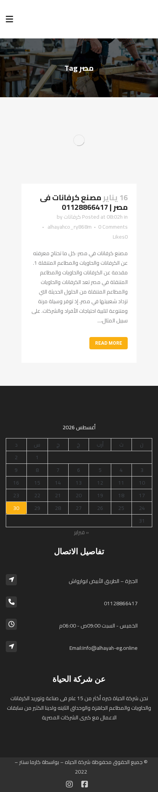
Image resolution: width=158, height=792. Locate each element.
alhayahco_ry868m (70, 227)
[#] (69, 784)
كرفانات (72, 217)
